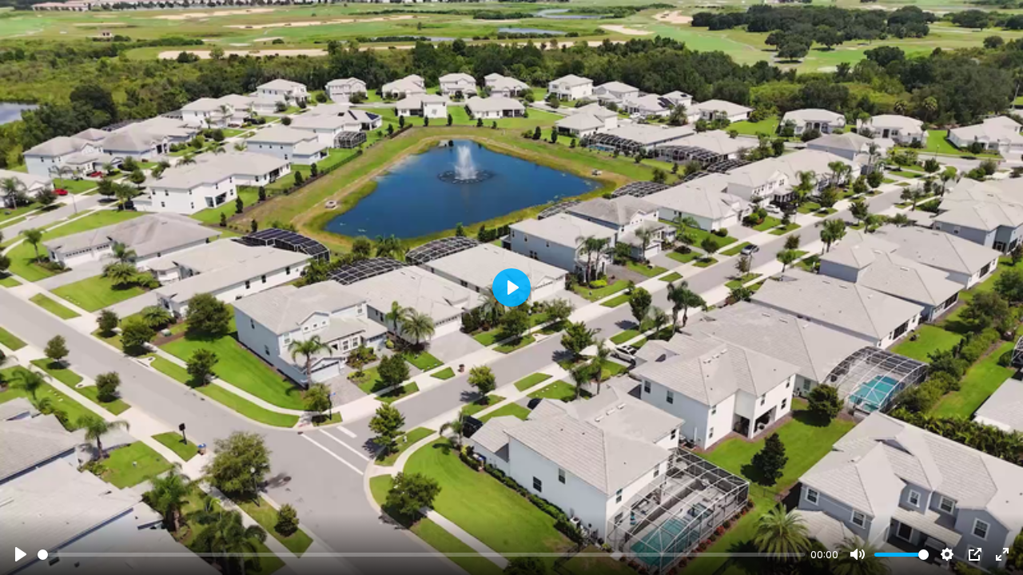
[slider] (421, 554)
